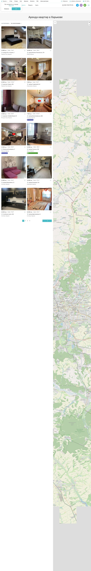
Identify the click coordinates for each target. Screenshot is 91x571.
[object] (13, 53)
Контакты (32, 1)
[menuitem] (22, 5)
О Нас (11, 1)
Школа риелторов (44, 1)
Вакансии (26, 1)
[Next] (47, 221)
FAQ (37, 1)
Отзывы (16, 1)
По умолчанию (16, 23)
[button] (64, 1)
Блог (21, 1)
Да (16, 8)
